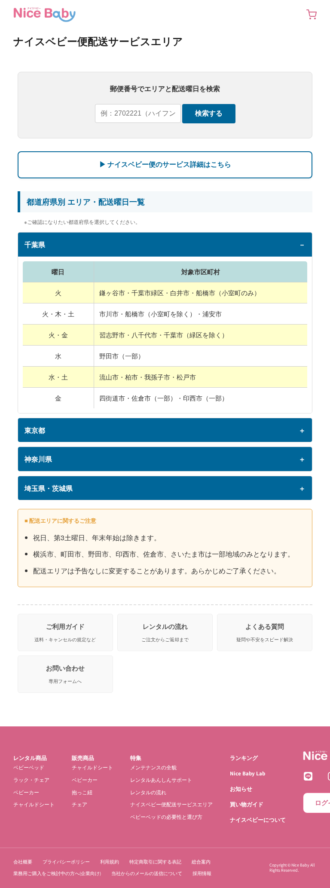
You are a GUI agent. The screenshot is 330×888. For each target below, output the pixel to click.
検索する (209, 113)
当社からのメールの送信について (146, 874)
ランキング (244, 758)
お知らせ (241, 789)
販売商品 (83, 758)
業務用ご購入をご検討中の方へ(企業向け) (57, 874)
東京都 (34, 430)
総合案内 (201, 862)
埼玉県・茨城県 (48, 488)
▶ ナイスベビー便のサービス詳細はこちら (165, 164)
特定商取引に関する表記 (155, 862)
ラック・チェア (31, 780)
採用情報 (201, 874)
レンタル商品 (30, 758)
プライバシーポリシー (66, 862)
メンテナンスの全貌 (153, 767)
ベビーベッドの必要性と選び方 (166, 817)
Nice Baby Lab (247, 773)
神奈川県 (38, 459)
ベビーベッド (28, 767)
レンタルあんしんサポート (161, 780)
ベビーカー (26, 792)
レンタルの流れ (148, 792)
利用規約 (109, 862)
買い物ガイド (246, 804)
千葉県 (34, 244)
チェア (79, 805)
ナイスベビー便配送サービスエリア (171, 805)
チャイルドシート (34, 805)
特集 (135, 758)
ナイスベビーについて (258, 820)
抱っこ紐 (82, 792)
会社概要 (22, 862)
